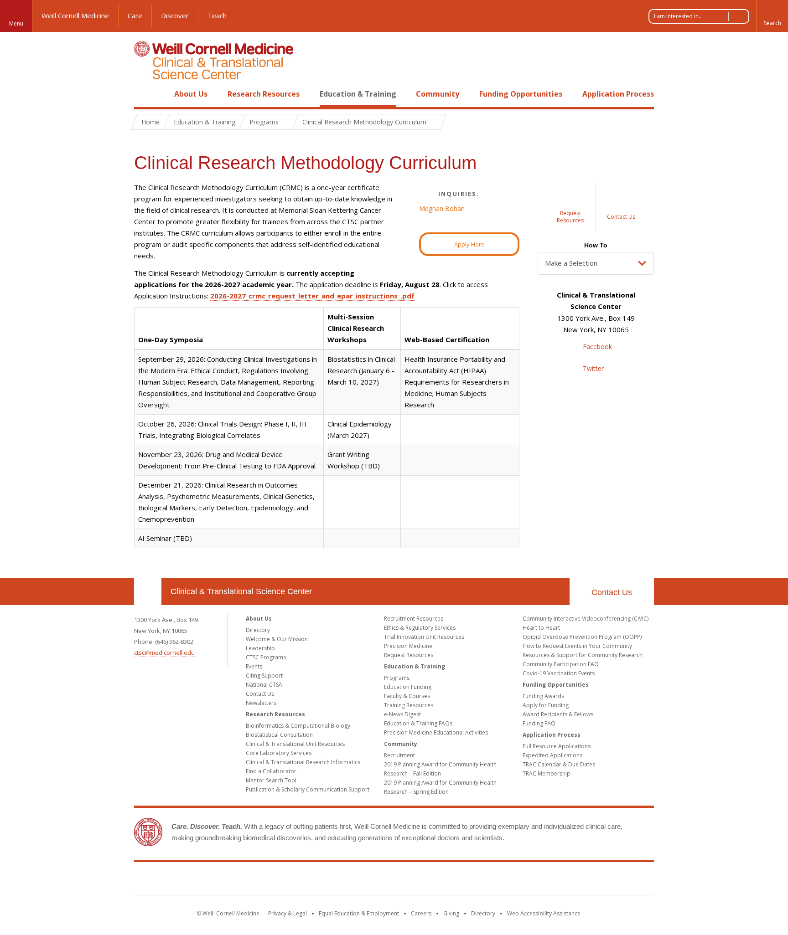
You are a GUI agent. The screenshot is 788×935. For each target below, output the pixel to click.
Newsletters (261, 703)
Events (254, 666)
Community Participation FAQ (561, 664)
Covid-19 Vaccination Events (559, 673)
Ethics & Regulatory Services (420, 628)
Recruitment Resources (413, 618)
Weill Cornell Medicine (75, 15)
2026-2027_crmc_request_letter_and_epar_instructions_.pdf (312, 295)
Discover (175, 15)
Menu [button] (16, 23)
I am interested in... (678, 16)
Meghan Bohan (442, 208)
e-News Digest (402, 714)
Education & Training (358, 94)
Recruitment (399, 755)
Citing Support (264, 675)
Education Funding (407, 687)
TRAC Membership (546, 773)
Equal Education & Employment (359, 913)
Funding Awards (543, 696)
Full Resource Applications (557, 746)
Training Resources (408, 705)
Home (144, 93)
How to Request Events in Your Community (577, 646)
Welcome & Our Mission (277, 639)
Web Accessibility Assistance (544, 913)
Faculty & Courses (407, 696)
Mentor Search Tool (271, 780)
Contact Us (611, 592)
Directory (258, 630)
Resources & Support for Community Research (583, 655)
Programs (397, 678)
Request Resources (408, 655)
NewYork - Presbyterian (470, 880)
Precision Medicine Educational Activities (436, 732)
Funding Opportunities (520, 94)
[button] (772, 16)
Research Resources (264, 94)
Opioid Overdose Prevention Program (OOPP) (582, 637)
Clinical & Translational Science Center (241, 591)
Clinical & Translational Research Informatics (303, 762)
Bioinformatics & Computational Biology (298, 726)
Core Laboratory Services (278, 753)
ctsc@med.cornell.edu (164, 652)
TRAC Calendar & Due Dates (559, 764)
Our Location (147, 591)
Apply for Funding (546, 705)
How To (595, 245)
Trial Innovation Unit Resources (424, 637)
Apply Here (469, 244)
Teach (217, 15)
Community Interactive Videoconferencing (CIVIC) (585, 618)
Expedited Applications (552, 755)
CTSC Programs (266, 657)
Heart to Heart (541, 628)
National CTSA (264, 684)
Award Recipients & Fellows (558, 714)
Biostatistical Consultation (279, 735)
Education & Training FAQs (418, 723)
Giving (451, 913)
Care (135, 15)
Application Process (618, 94)
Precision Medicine (408, 646)
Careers (421, 913)
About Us (190, 94)
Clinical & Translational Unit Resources (295, 744)
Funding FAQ (539, 723)
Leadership (260, 648)
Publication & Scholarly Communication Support (307, 789)
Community (437, 94)
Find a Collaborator (271, 771)
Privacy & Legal (287, 913)
